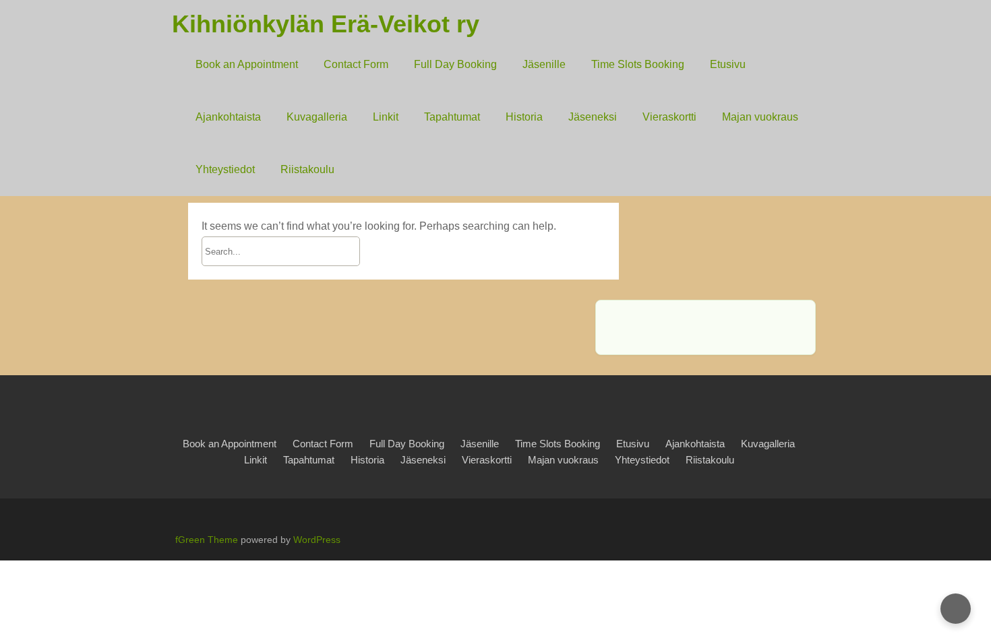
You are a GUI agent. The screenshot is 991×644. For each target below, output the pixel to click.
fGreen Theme (206, 539)
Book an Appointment (247, 64)
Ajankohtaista (228, 117)
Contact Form (356, 64)
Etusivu (728, 64)
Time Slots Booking (637, 64)
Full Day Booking (455, 64)
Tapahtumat (452, 117)
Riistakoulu (307, 169)
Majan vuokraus (760, 117)
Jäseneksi (592, 117)
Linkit (385, 117)
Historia (524, 117)
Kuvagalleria (317, 117)
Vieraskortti (669, 117)
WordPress (316, 539)
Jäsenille (544, 64)
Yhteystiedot (225, 169)
